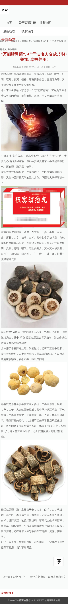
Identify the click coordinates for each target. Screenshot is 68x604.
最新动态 (9, 31)
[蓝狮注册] (4, 13)
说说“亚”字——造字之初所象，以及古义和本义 (39, 576)
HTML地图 (54, 600)
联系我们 (27, 31)
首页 (9, 22)
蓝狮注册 (15, 41)
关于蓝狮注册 (27, 22)
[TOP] (58, 561)
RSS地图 (44, 600)
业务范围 (45, 22)
